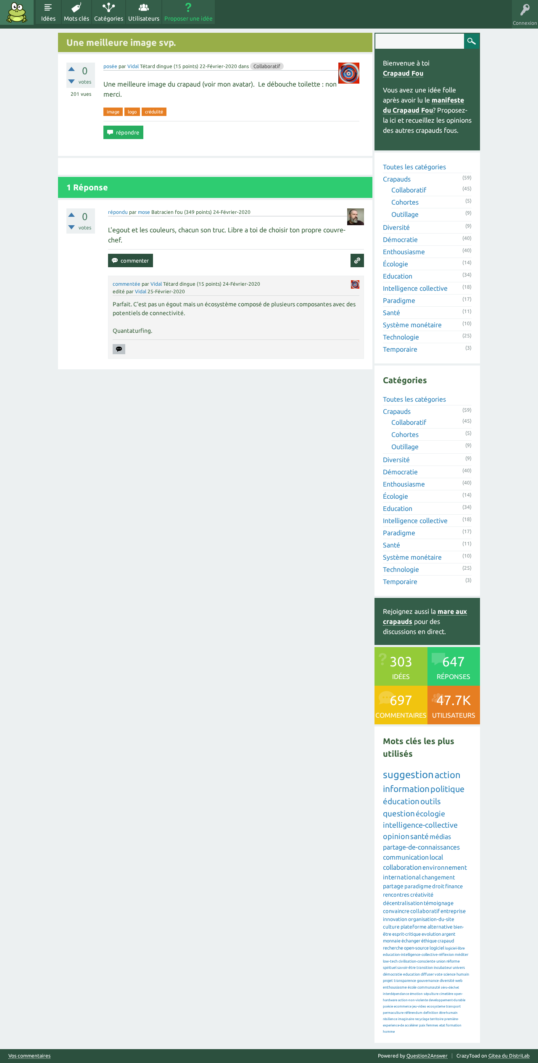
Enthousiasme (404, 251)
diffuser (427, 974)
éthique (429, 940)
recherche (393, 947)
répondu (118, 212)
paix (422, 1025)
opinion (396, 836)
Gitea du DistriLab (509, 1055)
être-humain (448, 1013)
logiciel (437, 947)
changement (438, 877)
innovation (395, 919)
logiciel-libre (455, 948)
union (441, 961)
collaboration (402, 867)
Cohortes (405, 202)
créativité (421, 894)
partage (393, 886)
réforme (453, 961)
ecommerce (402, 1006)
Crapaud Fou (403, 73)
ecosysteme (436, 1006)
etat (442, 1025)
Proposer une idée (188, 18)
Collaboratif (266, 66)
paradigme (417, 886)
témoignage (439, 903)
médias (440, 836)
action (448, 774)
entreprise (453, 911)
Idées (48, 18)
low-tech (390, 961)
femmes (432, 1025)
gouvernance (428, 981)
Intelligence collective (415, 288)
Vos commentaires (29, 1055)
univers (459, 968)
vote (439, 974)
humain (462, 974)
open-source (416, 947)
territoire (436, 1019)
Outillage (405, 214)
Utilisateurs (143, 18)
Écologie (395, 264)
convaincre (396, 911)
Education (397, 276)
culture (391, 926)
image (113, 111)
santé (419, 836)
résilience (390, 1019)
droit (438, 886)
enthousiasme (395, 987)
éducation (401, 801)
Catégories (108, 18)
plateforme (414, 926)
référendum (413, 1013)
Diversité (396, 227)
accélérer (411, 1025)
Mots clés (76, 18)
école (412, 987)
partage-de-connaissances (421, 847)
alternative (440, 926)
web (458, 981)
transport (453, 1006)
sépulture (431, 994)
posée (110, 66)
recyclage (422, 1019)
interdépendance (396, 994)
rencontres (396, 894)
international (402, 877)
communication (406, 857)
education (411, 974)
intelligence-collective (420, 825)
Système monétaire (412, 325)
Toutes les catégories (414, 167)
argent (448, 934)
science (449, 974)
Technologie (401, 337)
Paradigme (399, 300)
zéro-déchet (450, 987)
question (399, 813)
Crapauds (397, 179)
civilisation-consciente (416, 961)
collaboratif (425, 911)
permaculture (393, 1013)
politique (447, 789)
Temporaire (400, 349)
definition (430, 1013)
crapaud (446, 940)
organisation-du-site (431, 919)
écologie (430, 813)
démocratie (392, 974)
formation (454, 1025)
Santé (391, 312)
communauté (428, 987)
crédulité (154, 111)
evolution (431, 934)
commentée (126, 284)
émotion (416, 994)
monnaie (392, 940)
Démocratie (400, 239)
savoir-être (406, 968)
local (436, 857)
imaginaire (406, 1019)
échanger (410, 940)
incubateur (443, 968)
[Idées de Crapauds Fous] (17, 12)
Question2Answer (427, 1055)
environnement (444, 867)
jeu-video (419, 1006)
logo (132, 111)
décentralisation (403, 903)
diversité (447, 981)
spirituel (389, 968)
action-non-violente (413, 1000)
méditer (461, 954)
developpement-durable (447, 1000)
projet (388, 981)
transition (425, 968)
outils (430, 801)
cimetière (446, 994)
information (406, 789)
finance (454, 886)
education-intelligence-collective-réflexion (418, 954)
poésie (388, 1006)
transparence (405, 981)
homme (389, 1032)
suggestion (408, 774)
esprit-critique (406, 934)
